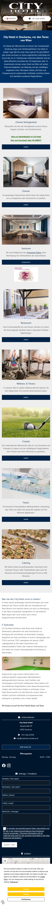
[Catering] (26, 544)
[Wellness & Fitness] (26, 365)
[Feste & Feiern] (26, 483)
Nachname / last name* (11, 787)
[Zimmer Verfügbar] (26, 103)
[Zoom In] (5, 861)
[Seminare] (26, 230)
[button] (37, 18)
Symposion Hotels (34, 252)
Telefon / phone (8, 795)
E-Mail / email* (8, 803)
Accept (26, 889)
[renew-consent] (3, 902)
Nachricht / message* (10, 811)
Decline (26, 894)
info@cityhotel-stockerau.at (27, 738)
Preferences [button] (14, 882)
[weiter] (26, 422)
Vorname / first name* (10, 779)
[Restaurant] (26, 304)
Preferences (26, 899)
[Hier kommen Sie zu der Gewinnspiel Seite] (26, 274)
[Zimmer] (26, 172)
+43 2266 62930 (27, 735)
